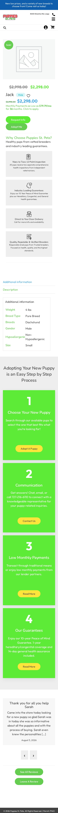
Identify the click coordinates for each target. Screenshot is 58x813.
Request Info (18, 119)
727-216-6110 (20, 497)
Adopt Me (16, 126)
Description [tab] (10, 289)
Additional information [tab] (17, 282)
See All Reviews (29, 771)
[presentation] (24, 755)
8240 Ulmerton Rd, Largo (39, 14)
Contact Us (29, 521)
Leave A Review (29, 781)
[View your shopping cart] (53, 27)
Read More (29, 593)
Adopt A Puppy (29, 448)
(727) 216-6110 (53, 14)
